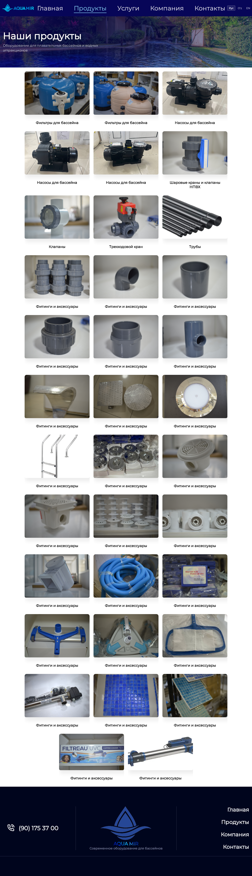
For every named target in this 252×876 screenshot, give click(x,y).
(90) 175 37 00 (38, 828)
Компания (167, 8)
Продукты (90, 8)
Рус (231, 8)
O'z (240, 8)
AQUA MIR (126, 843)
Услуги (128, 8)
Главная (50, 8)
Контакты (210, 8)
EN (248, 8)
